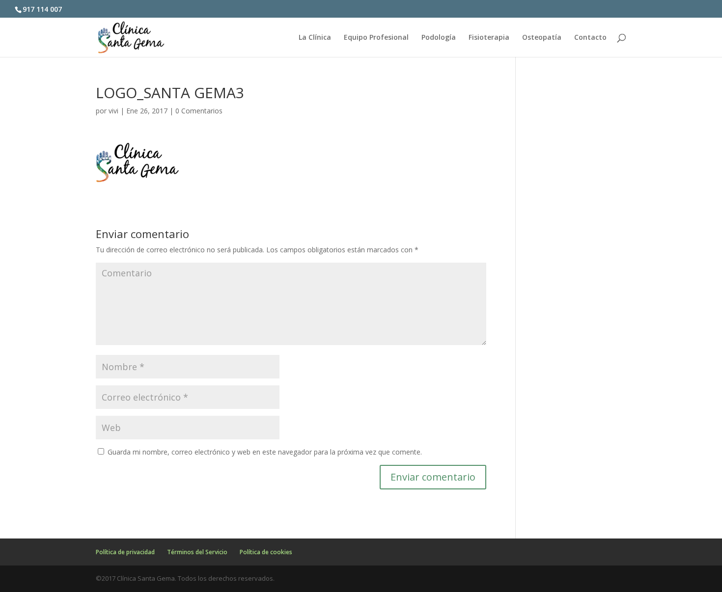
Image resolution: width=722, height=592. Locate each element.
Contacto (590, 38)
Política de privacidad (125, 552)
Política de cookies (266, 552)
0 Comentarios (198, 110)
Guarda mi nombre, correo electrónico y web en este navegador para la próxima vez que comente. (265, 452)
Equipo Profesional (376, 38)
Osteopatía (541, 38)
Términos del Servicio (197, 552)
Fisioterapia (489, 38)
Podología (438, 38)
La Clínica (315, 38)
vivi (113, 110)
